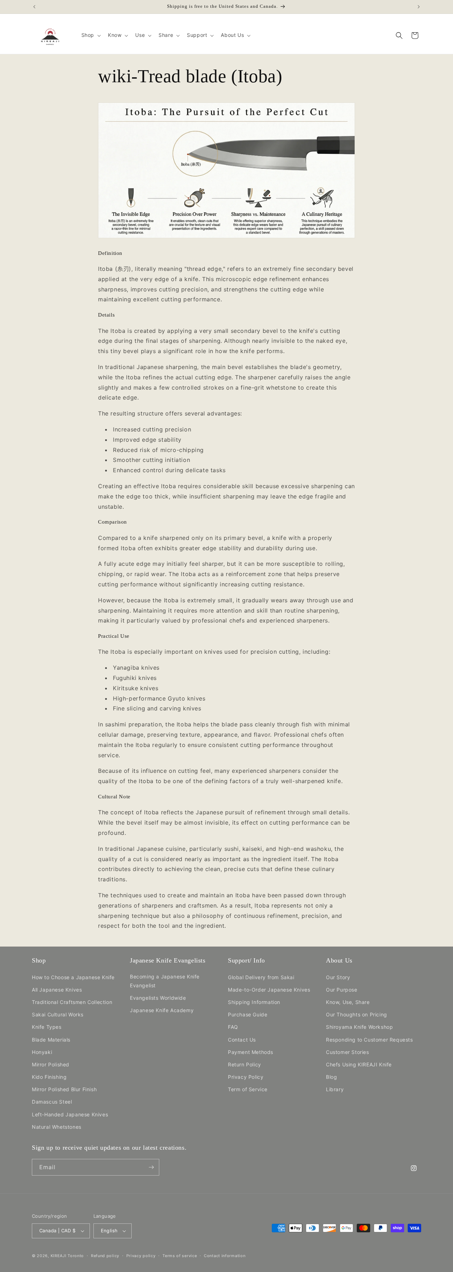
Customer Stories (347, 1052)
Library (335, 1089)
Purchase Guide (247, 1014)
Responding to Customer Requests (369, 1039)
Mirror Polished (50, 1064)
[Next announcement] (418, 6)
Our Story (338, 977)
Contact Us (242, 1039)
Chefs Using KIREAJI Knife (359, 1064)
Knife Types (47, 1027)
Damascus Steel (52, 1102)
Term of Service (248, 1089)
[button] (90, 35)
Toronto (76, 1255)
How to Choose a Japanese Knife (73, 977)
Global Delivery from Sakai (261, 977)
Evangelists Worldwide (158, 998)
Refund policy (105, 1255)
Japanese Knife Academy (162, 1010)
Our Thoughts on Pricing (356, 1014)
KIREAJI (59, 1255)
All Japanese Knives (57, 990)
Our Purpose (341, 990)
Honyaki (42, 1052)
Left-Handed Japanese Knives (70, 1114)
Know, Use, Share (348, 1002)
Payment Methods (250, 1052)
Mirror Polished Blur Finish (64, 1089)
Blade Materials (51, 1039)
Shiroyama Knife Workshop (359, 1027)
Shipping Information (254, 1002)
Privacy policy (141, 1255)
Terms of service (179, 1255)
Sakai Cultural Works (58, 1014)
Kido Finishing (49, 1077)
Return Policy (244, 1064)
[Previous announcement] (34, 6)
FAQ (233, 1027)
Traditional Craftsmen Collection (72, 1002)
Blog (331, 1077)
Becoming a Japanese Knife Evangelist (165, 980)
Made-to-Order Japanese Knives (269, 990)
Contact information (224, 1255)
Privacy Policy (245, 1077)
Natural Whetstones (56, 1127)
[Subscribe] (151, 1167)
